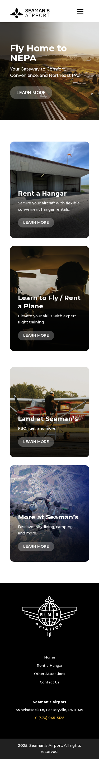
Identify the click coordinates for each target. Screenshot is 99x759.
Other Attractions (49, 674)
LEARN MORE (36, 222)
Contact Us (49, 682)
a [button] (80, 12)
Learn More (31, 92)
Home (49, 657)
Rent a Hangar (50, 665)
